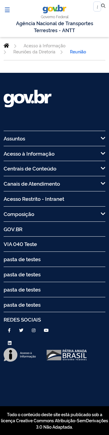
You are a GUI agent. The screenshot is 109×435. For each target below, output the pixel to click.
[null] (103, 7)
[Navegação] (7, 10)
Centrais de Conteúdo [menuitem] (30, 168)
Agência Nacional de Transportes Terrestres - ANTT (54, 26)
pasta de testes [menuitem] (22, 258)
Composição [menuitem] (19, 213)
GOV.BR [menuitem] (13, 228)
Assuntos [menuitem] (14, 138)
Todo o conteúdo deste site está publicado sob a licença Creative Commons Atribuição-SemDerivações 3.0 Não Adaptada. (54, 420)
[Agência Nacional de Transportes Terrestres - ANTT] (6, 45)
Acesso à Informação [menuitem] (29, 153)
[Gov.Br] (54, 9)
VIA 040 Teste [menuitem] (20, 243)
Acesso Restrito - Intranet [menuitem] (34, 198)
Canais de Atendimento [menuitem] (32, 183)
